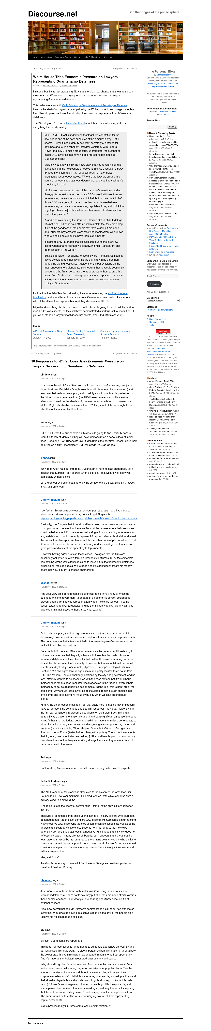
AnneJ (45, 458)
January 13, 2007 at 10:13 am (54, 503)
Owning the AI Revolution (160, 410)
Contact (78, 57)
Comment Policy (63, 57)
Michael (45, 583)
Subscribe (154, 284)
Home (34, 57)
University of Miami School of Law (163, 83)
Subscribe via (155, 318)
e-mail (171, 86)
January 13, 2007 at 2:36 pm (53, 884)
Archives (108, 57)
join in (166, 114)
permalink (96, 345)
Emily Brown (155, 251)
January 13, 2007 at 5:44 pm (53, 933)
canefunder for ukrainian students (164, 458)
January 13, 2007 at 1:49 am (53, 426)
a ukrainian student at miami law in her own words (163, 454)
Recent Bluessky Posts (162, 133)
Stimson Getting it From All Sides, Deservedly (81, 332)
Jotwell (153, 378)
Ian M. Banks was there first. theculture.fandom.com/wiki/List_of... (164, 156)
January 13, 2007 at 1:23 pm (53, 626)
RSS (164, 318)
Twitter (152, 324)
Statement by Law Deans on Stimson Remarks (115, 332)
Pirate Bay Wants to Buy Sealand (47, 68)
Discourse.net (52, 13)
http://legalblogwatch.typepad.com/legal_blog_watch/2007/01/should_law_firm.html (89, 518)
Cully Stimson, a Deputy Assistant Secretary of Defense (94, 105)
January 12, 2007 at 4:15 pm (53, 378)
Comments (156, 321)
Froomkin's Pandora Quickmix (160, 309)
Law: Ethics (73, 345)
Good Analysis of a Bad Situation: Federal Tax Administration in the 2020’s (164, 390)
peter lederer (155, 473)
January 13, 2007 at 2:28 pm (53, 785)
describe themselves (167, 111)
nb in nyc (46, 880)
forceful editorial (75, 123)
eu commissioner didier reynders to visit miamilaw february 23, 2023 (164, 446)
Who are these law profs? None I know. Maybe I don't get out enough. (164, 168)
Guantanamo (61, 345)
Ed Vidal (153, 237)
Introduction (46, 57)
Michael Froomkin (69, 85)
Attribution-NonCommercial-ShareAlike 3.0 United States (161, 351)
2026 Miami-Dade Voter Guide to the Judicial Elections (162, 240)
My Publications (92, 57)
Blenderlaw (155, 440)
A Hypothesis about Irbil (125, 68)
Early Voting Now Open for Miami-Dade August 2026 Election (163, 231)
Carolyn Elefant (50, 499)
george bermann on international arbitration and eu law (164, 465)
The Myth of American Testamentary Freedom (159, 430)
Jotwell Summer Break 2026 (162, 381)
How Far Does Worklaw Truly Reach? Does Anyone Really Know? (162, 419)
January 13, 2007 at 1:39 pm (53, 761)
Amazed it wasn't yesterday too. (163, 213)
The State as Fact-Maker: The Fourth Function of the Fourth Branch (162, 401)
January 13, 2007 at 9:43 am (53, 461)
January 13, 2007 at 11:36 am (54, 586)
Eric (151, 245)
